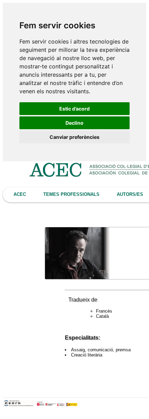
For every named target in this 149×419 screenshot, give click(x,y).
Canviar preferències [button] (74, 137)
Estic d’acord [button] (74, 109)
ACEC (20, 194)
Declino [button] (74, 123)
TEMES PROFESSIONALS (71, 194)
